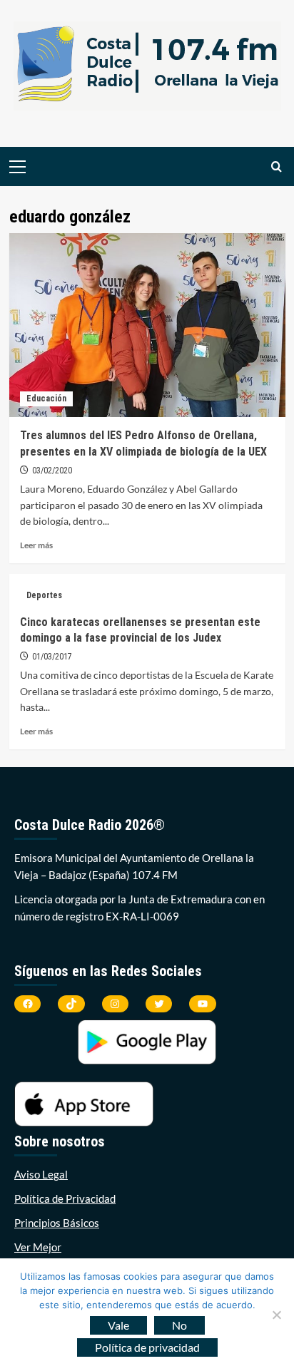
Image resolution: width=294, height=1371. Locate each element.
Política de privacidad (147, 1347)
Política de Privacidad (65, 1198)
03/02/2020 (52, 471)
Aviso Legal (41, 1174)
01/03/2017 (52, 657)
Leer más (36, 545)
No (179, 1325)
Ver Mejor (37, 1247)
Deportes (44, 595)
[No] (276, 1315)
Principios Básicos (56, 1222)
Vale (118, 1325)
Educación (46, 399)
